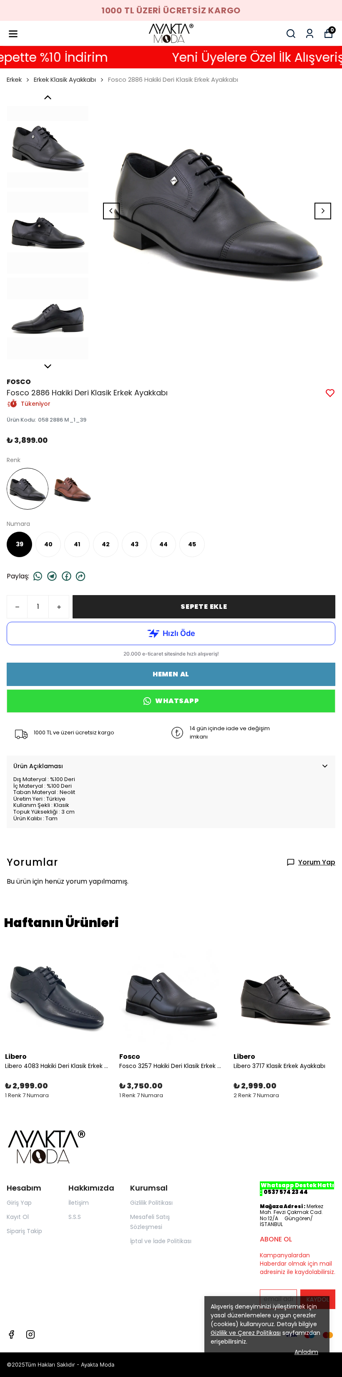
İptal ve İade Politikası (160, 1241)
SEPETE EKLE (204, 606)
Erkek (14, 79)
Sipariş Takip (24, 1231)
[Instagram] (30, 1334)
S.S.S (74, 1217)
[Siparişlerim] (309, 33)
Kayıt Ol (18, 1217)
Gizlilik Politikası (151, 1203)
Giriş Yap (19, 1203)
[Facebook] (11, 1334)
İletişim (78, 1203)
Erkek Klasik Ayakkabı (65, 79)
